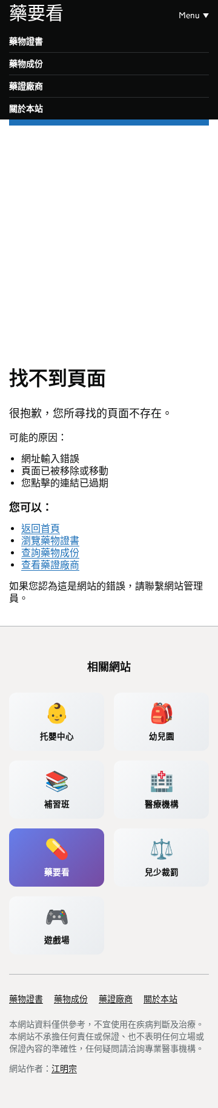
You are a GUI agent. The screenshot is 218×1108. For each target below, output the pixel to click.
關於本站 (26, 108)
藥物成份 (26, 63)
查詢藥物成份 (50, 553)
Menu (189, 15)
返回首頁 (40, 528)
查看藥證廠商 (50, 565)
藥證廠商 (26, 86)
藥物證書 (26, 41)
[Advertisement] (109, 241)
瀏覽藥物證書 (50, 540)
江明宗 (64, 1068)
